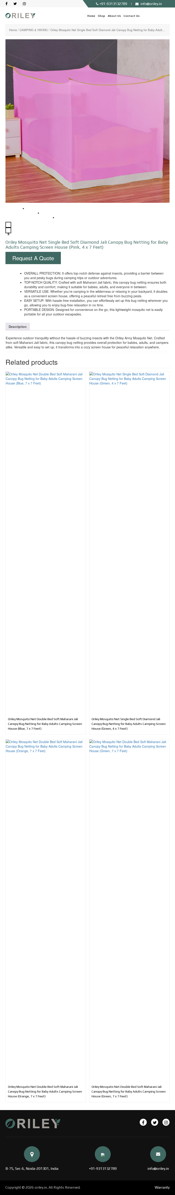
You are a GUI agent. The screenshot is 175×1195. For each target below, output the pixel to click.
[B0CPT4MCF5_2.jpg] (48, 217)
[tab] (17, 326)
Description (18, 326)
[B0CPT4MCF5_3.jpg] (63, 221)
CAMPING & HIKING (34, 30)
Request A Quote (33, 258)
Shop (101, 15)
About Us (114, 15)
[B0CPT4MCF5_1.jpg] (87, 121)
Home (91, 15)
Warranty (162, 1187)
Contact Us (131, 15)
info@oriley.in (158, 1168)
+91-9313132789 (103, 1168)
